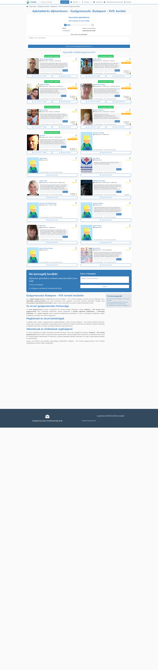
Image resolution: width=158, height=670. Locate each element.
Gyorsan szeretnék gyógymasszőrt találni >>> (79, 46)
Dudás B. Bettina (98, 110)
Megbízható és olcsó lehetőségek (116, 304)
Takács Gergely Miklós (46, 59)
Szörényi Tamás (44, 84)
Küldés (105, 286)
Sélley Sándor (97, 226)
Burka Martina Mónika (46, 248)
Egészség (33, 6)
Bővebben (65, 70)
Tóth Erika (43, 226)
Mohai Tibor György (99, 84)
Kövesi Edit (96, 248)
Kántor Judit (43, 181)
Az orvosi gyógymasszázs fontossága (118, 302)
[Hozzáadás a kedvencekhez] (76, 59)
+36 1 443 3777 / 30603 (40, 127)
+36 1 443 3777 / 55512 (40, 76)
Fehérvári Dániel (98, 203)
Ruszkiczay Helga (98, 133)
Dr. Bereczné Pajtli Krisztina (48, 203)
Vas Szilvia (96, 158)
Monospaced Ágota (99, 181)
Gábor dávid (43, 158)
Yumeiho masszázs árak (89, 421)
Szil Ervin (42, 135)
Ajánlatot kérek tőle (66, 76)
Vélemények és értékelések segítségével (118, 305)
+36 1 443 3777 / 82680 (94, 76)
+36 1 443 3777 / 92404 (40, 101)
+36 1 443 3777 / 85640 (94, 101)
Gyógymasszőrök (43, 6)
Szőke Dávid (97, 59)
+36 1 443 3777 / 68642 (40, 152)
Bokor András (44, 110)
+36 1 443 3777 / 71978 (94, 127)
